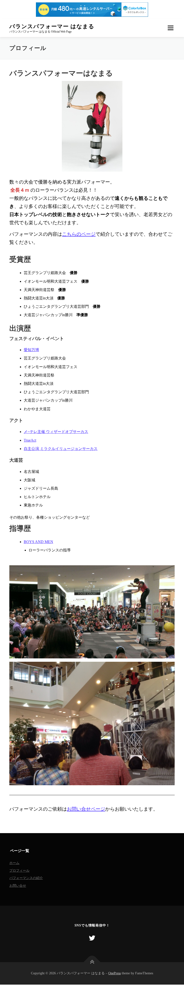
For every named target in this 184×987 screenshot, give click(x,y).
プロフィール (19, 870)
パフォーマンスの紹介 (26, 878)
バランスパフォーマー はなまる (51, 26)
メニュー (170, 28)
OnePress (114, 973)
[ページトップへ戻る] (92, 962)
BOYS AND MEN (38, 542)
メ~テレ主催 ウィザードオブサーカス (56, 432)
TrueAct (30, 440)
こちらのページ (79, 234)
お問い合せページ (86, 809)
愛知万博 (31, 350)
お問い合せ (17, 885)
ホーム (14, 863)
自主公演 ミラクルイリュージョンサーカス (61, 449)
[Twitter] (92, 938)
